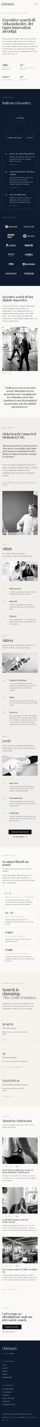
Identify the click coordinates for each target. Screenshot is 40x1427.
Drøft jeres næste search (20, 832)
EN (7, 1420)
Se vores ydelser (19, 837)
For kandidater (7, 1392)
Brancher (5, 1368)
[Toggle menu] (36, 4)
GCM (3, 1039)
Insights (4, 1371)
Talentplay (6, 1096)
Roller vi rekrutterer (8, 1398)
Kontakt (4, 1374)
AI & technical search (11, 1067)
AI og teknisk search (8, 1404)
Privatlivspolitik (7, 1377)
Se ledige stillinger (8, 1332)
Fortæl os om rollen (11, 1327)
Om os (4, 1365)
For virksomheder (8, 1389)
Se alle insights (9, 1289)
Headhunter (6, 1401)
